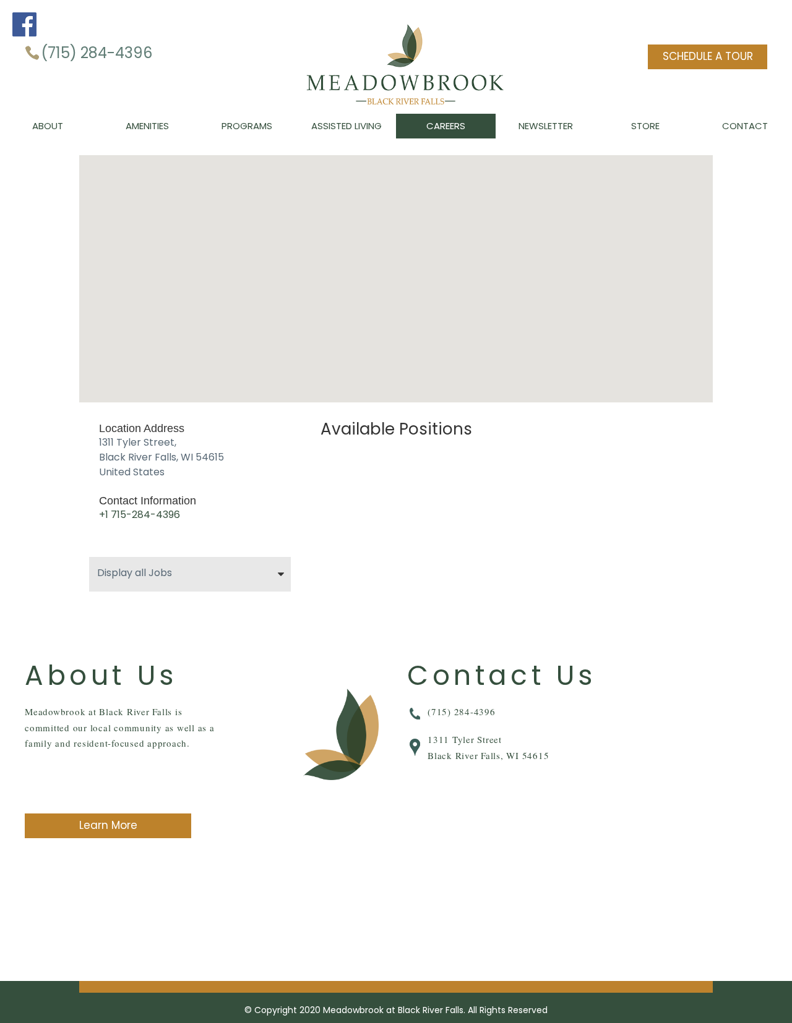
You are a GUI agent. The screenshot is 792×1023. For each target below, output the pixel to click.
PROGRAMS (247, 125)
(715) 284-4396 (96, 53)
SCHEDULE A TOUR (708, 56)
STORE (645, 125)
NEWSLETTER (546, 125)
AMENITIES (147, 125)
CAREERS (445, 125)
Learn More (108, 825)
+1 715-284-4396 (139, 514)
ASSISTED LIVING (346, 125)
